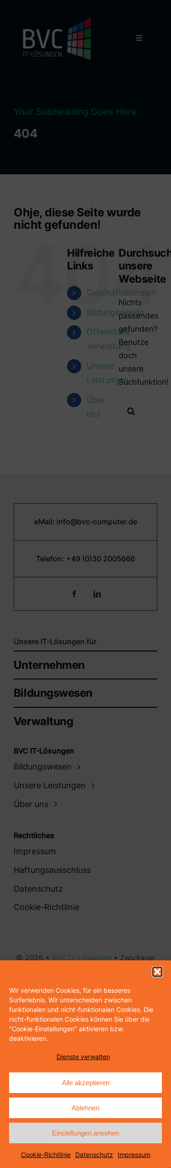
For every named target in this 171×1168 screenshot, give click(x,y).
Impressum (134, 1154)
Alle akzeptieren (85, 1083)
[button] (157, 971)
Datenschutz (94, 1154)
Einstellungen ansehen (85, 1133)
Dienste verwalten (83, 1056)
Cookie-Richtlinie (46, 1154)
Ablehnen (85, 1108)
